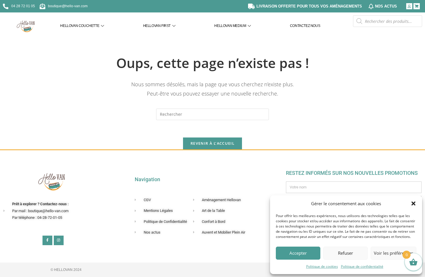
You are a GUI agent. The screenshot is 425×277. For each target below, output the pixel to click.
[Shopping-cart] (416, 6)
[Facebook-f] (47, 240)
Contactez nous (305, 26)
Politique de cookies (322, 266)
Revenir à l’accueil (212, 143)
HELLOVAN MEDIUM (230, 26)
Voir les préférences (393, 253)
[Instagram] (59, 240)
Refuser (345, 253)
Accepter (298, 253)
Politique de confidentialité (362, 266)
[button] (413, 203)
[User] (409, 6)
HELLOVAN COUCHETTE (79, 26)
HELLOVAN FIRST (157, 26)
